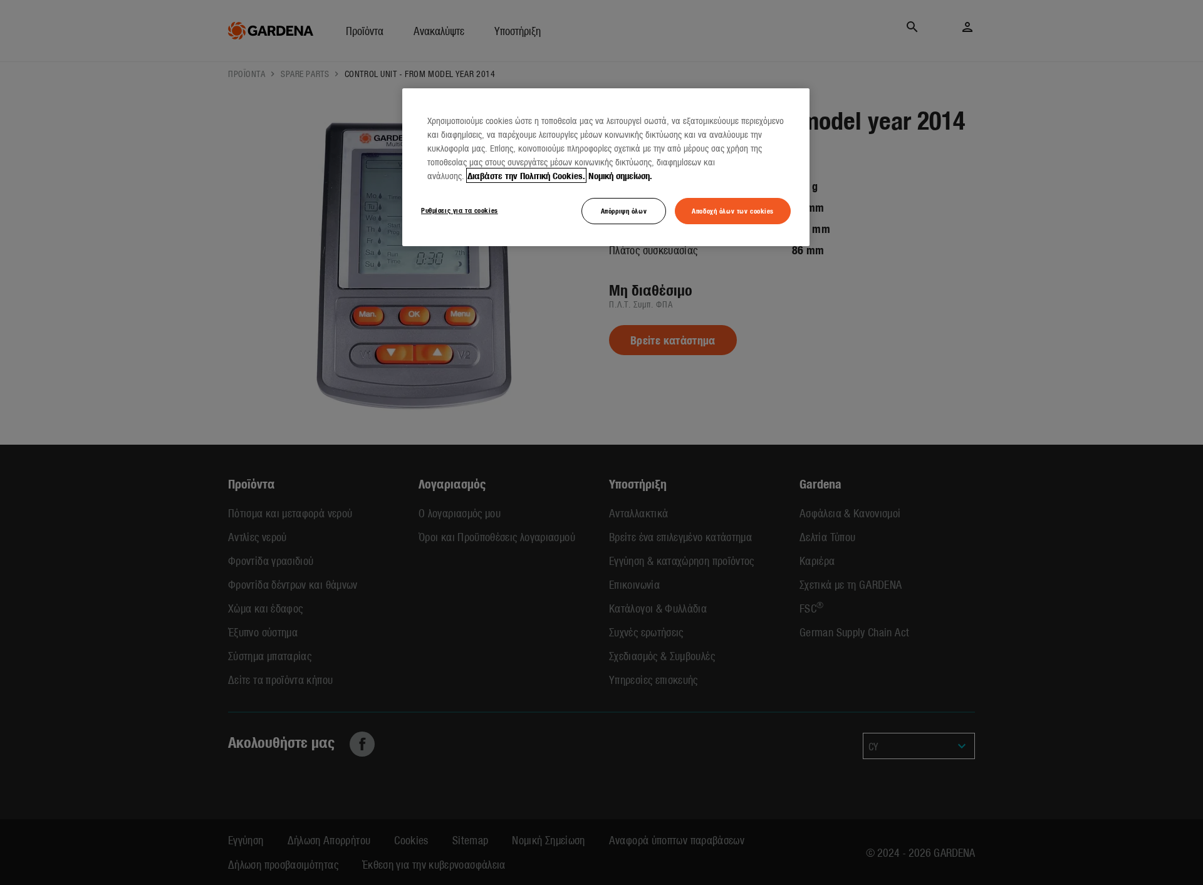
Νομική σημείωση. (620, 175)
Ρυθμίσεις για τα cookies (459, 210)
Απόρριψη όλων (624, 210)
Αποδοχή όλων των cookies (733, 210)
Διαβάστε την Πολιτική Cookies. (526, 175)
